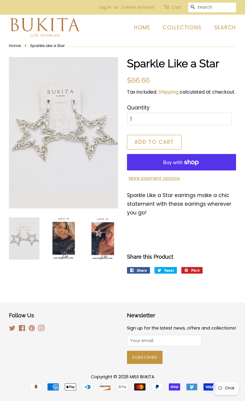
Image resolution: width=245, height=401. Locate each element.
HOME (142, 27)
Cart (176, 7)
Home (15, 45)
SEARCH (225, 27)
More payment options (154, 178)
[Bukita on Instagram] (41, 329)
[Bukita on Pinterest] (31, 329)
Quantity (138, 107)
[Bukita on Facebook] (22, 329)
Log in (105, 7)
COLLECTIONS (182, 27)
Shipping (168, 92)
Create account (138, 7)
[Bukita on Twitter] (12, 329)
